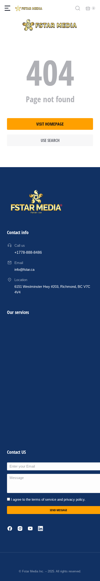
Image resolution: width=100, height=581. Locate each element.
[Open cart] (88, 8)
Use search (50, 140)
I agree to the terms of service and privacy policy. (48, 499)
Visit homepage (50, 124)
